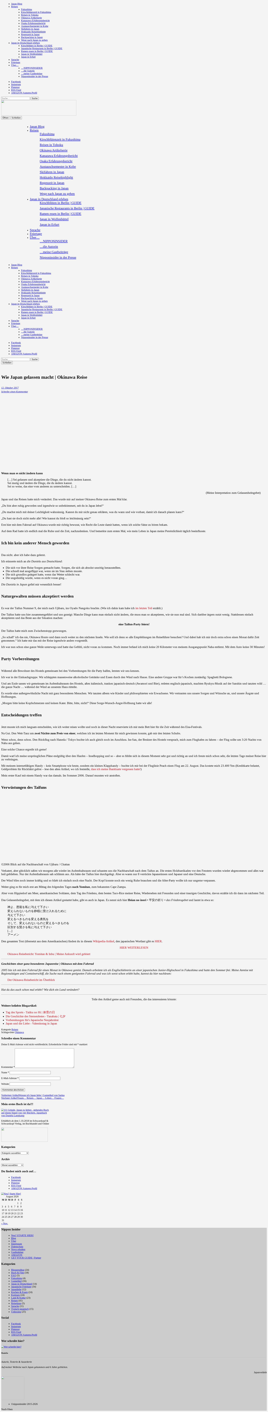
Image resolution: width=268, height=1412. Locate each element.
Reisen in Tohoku (29, 15)
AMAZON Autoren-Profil (24, 92)
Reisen (14, 6)
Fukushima (26, 9)
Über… (15, 65)
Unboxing (16, 1311)
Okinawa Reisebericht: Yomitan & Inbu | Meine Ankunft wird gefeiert (48, 954)
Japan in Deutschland (21, 1284)
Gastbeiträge (17, 1252)
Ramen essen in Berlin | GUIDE (37, 51)
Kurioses (15, 1295)
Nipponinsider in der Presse (34, 76)
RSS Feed (16, 90)
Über (13, 1241)
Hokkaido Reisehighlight (33, 31)
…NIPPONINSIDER (32, 68)
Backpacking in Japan (32, 37)
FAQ (13, 1275)
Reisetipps (16, 1303)
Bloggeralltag (17, 1270)
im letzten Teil (143, 608)
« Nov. (4, 1223)
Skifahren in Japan (30, 29)
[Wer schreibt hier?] (11, 1346)
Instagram (16, 84)
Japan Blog (16, 3)
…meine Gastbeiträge (31, 73)
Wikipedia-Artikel (103, 941)
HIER (158, 941)
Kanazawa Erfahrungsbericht (35, 20)
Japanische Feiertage (21, 1286)
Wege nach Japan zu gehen (34, 40)
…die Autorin (28, 70)
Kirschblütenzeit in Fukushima (36, 12)
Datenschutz (17, 1246)
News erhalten (18, 1249)
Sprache (15, 59)
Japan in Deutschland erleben (25, 43)
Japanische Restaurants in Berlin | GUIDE (41, 48)
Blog (13, 1238)
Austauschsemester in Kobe (34, 26)
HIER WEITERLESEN (134, 947)
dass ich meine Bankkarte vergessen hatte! (116, 769)
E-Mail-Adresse (10, 1078)
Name (5, 1072)
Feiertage (15, 62)
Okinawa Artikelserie (31, 17)
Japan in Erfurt (28, 57)
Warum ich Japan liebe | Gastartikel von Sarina (33, 1095)
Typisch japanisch (20, 1309)
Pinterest (15, 87)
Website (5, 1084)
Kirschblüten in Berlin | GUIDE (36, 45)
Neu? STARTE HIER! (22, 1235)
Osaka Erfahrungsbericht (33, 23)
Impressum (16, 1243)
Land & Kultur (18, 1297)
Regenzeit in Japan (30, 34)
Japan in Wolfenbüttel (31, 54)
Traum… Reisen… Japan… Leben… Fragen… (32, 1098)
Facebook (16, 81)
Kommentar (8, 1067)
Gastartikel (16, 1281)
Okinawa (19, 1032)
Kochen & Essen (19, 1292)
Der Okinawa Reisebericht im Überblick (31, 979)
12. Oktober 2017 (10, 387)
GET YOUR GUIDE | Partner (26, 1257)
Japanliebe (16, 1289)
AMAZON (16, 1255)
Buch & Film (17, 1272)
